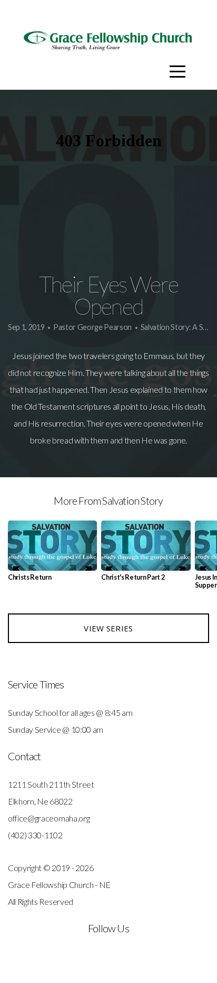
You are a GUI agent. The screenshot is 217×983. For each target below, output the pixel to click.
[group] (52, 555)
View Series (108, 628)
